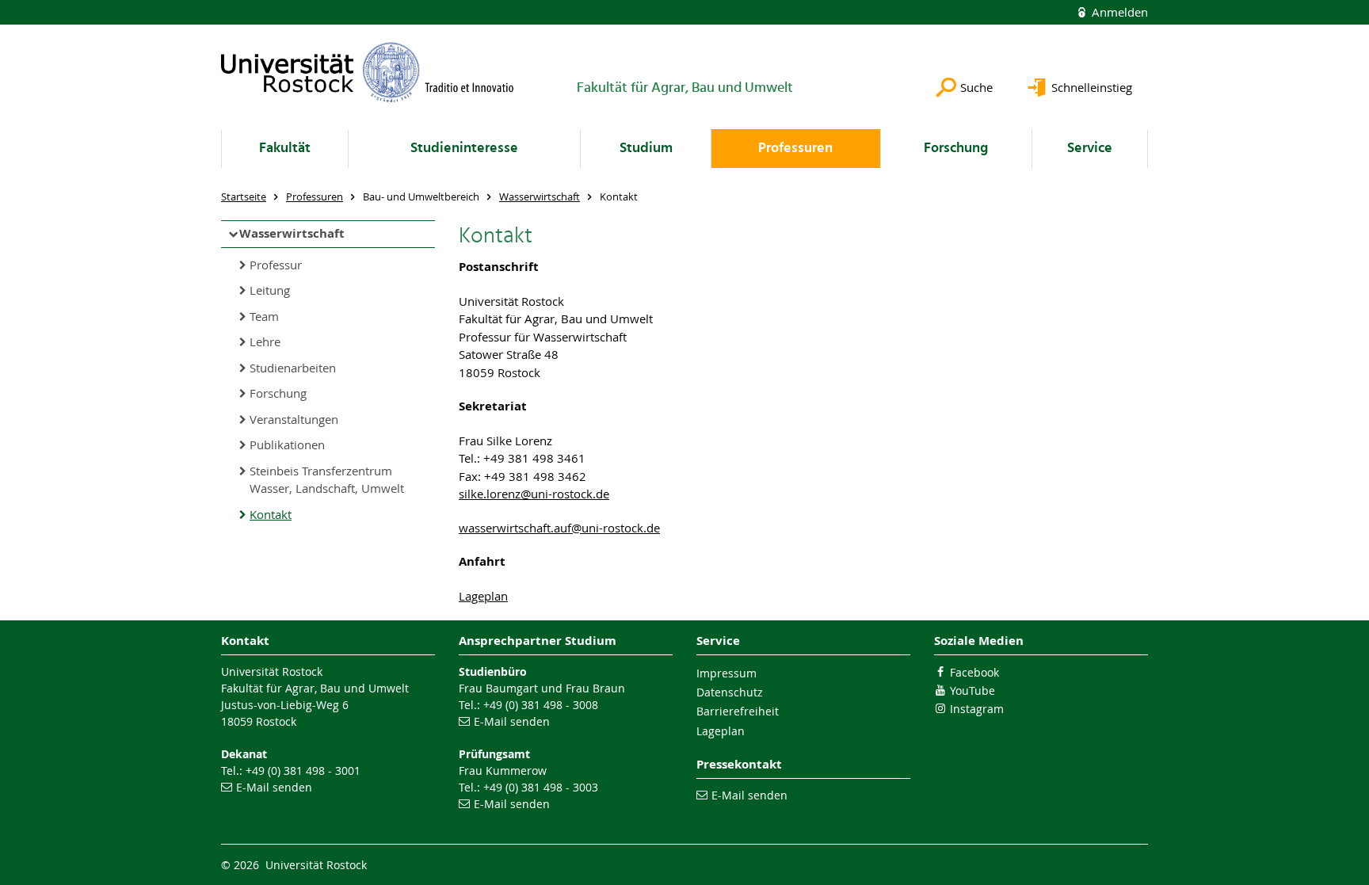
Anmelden (1118, 12)
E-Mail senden (274, 787)
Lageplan (483, 596)
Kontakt (271, 514)
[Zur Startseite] (367, 72)
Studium (646, 148)
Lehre (265, 341)
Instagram (977, 708)
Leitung (270, 290)
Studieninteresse (464, 148)
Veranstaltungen (294, 419)
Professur (276, 265)
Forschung (956, 148)
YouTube (972, 690)
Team (264, 316)
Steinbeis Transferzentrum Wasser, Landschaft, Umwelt (327, 480)
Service (1089, 148)
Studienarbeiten (293, 368)
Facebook (974, 672)
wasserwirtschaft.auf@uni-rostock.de (559, 528)
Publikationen (287, 444)
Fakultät (285, 148)
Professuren (795, 148)
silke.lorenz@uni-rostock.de (534, 494)
